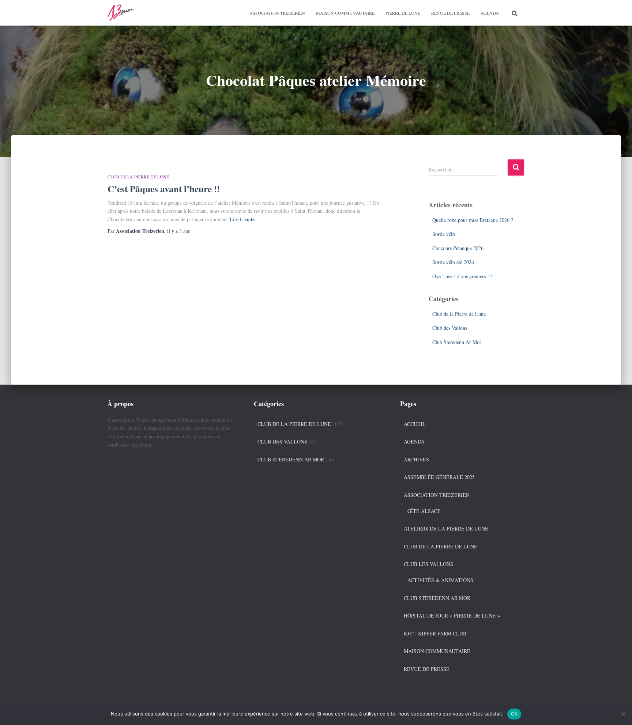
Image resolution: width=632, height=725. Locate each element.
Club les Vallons (428, 563)
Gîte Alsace (424, 510)
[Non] (623, 714)
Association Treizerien (277, 13)
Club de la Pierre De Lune (440, 546)
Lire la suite (242, 219)
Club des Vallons (449, 327)
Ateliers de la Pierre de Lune (446, 528)
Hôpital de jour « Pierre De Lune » (452, 615)
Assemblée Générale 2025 (439, 476)
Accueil (415, 423)
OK (514, 714)
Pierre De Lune (402, 13)
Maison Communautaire (345, 13)
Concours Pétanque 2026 (458, 248)
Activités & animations (440, 580)
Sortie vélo (443, 233)
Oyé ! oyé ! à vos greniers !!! (462, 276)
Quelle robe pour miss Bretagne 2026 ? (472, 219)
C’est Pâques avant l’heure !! (164, 189)
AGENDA (490, 13)
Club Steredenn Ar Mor (456, 342)
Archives (416, 459)
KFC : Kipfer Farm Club (435, 633)
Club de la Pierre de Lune (138, 177)
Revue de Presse (450, 13)
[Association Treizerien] (121, 13)
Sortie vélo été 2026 (453, 261)
